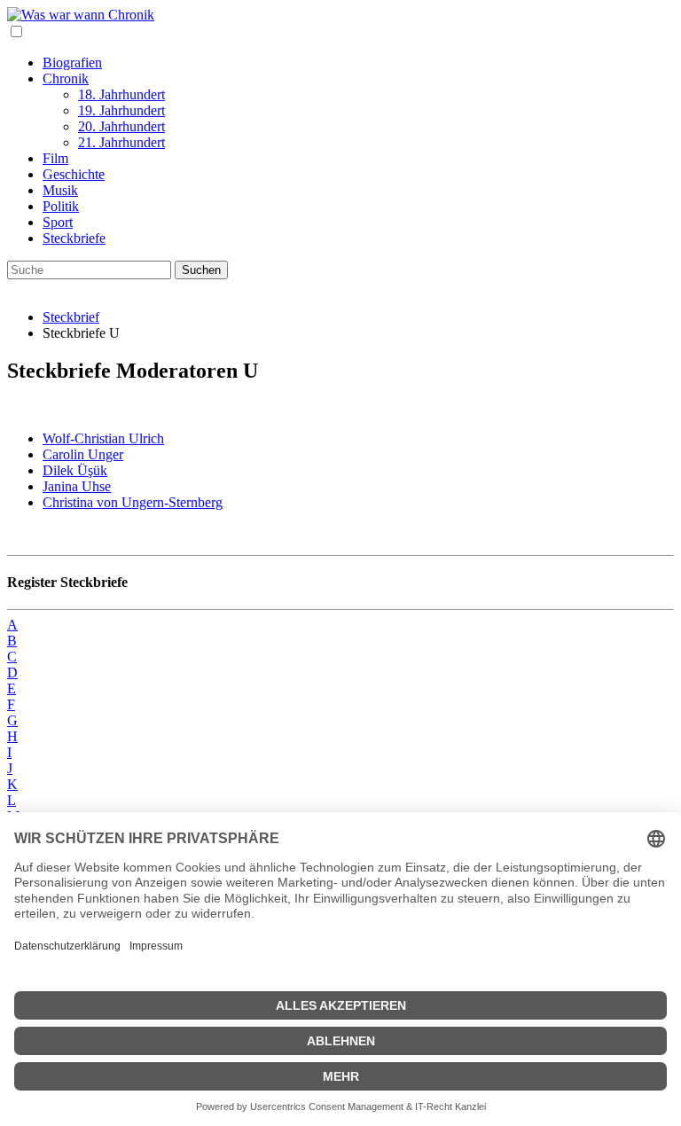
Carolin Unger (83, 454)
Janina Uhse (77, 486)
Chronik (66, 78)
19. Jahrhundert (121, 110)
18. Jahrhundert (121, 94)
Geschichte (74, 174)
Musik (60, 190)
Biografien (72, 62)
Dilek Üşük (75, 470)
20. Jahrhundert (121, 126)
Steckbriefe (74, 238)
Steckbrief (71, 317)
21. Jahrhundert (121, 142)
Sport (58, 222)
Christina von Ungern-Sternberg (133, 502)
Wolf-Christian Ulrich (103, 438)
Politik (61, 206)
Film (55, 158)
